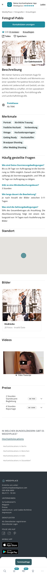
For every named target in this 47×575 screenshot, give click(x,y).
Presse (5, 507)
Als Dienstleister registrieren (14, 521)
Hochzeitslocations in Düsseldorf (17, 460)
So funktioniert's (9, 502)
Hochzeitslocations (13, 439)
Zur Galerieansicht (33, 62)
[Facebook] (3, 533)
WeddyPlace (7, 12)
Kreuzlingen (31, 12)
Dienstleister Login (10, 524)
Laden (42, 4)
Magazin (5, 504)
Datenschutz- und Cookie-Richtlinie (17, 510)
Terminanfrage (23, 562)
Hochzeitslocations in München (16, 451)
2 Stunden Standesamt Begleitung (20, 398)
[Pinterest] (14, 533)
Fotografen (19, 12)
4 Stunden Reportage (20, 407)
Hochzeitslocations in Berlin (14, 446)
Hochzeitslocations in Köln (14, 456)
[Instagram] (9, 533)
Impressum (7, 512)
